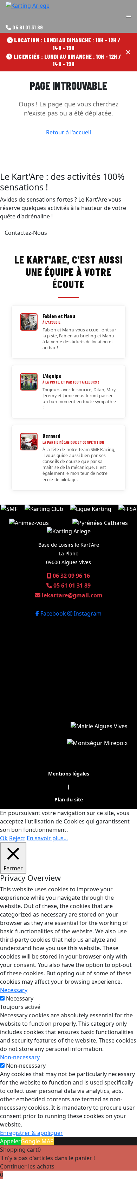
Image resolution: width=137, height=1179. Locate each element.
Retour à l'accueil (68, 132)
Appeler (10, 1141)
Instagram (87, 613)
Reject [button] (17, 838)
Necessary (19, 998)
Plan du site (68, 799)
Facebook (53, 613)
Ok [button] (4, 838)
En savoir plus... (47, 838)
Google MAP (37, 1141)
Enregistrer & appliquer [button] (31, 1133)
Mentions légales (68, 773)
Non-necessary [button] (20, 1057)
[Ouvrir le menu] (128, 16)
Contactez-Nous (26, 233)
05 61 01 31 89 (27, 27)
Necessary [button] (13, 990)
